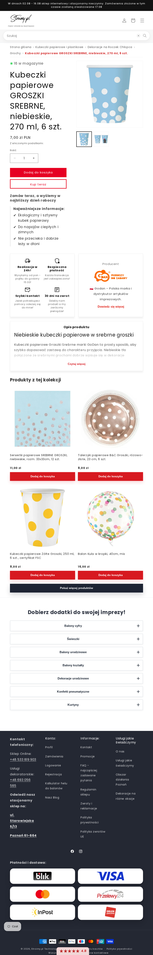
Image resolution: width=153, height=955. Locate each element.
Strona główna (20, 47)
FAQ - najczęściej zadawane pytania (88, 773)
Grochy (15, 53)
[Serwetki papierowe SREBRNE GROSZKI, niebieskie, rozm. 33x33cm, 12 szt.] (42, 418)
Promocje (87, 756)
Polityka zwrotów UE (92, 834)
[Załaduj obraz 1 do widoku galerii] (84, 139)
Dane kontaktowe (97, 952)
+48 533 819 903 (23, 759)
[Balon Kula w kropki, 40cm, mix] (110, 517)
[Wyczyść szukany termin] (138, 36)
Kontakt (86, 747)
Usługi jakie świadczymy (125, 762)
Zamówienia (54, 756)
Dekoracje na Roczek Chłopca (110, 47)
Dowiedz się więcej (111, 306)
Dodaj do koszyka (42, 476)
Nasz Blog (52, 797)
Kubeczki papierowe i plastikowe (59, 47)
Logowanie (53, 765)
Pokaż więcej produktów (76, 588)
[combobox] (76, 35)
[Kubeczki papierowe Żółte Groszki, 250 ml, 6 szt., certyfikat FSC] (42, 517)
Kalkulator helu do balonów (56, 785)
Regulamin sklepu (88, 792)
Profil (49, 747)
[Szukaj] (145, 36)
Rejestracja (53, 774)
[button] (142, 20)
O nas (120, 751)
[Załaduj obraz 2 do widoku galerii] (101, 139)
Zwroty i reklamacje (88, 805)
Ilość (13, 150)
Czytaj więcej (76, 363)
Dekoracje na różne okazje (125, 796)
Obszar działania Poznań (122, 780)
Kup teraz (38, 184)
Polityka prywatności (89, 819)
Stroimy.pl (37, 948)
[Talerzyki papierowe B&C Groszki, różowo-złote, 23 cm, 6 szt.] (110, 418)
